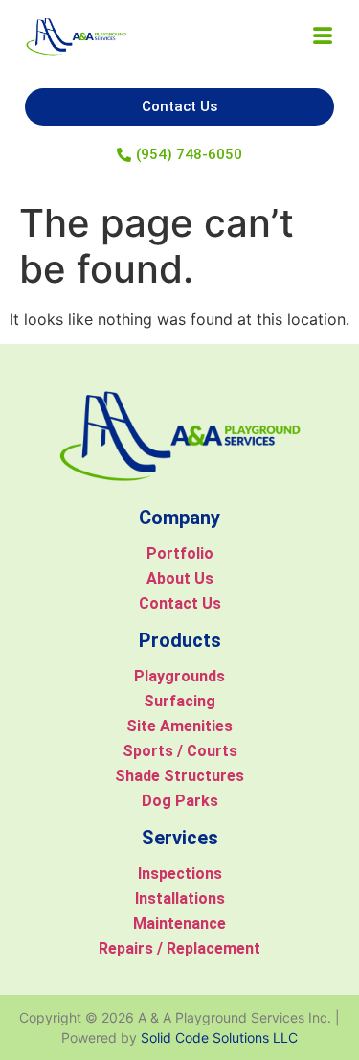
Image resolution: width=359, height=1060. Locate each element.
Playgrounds (179, 676)
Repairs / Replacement (179, 948)
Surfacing (179, 701)
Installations (180, 898)
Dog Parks (180, 801)
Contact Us (180, 603)
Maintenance (179, 923)
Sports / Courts (180, 751)
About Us (179, 578)
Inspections (180, 873)
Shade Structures (179, 776)
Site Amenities (179, 726)
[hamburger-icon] (322, 37)
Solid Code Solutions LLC (219, 1037)
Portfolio (179, 553)
